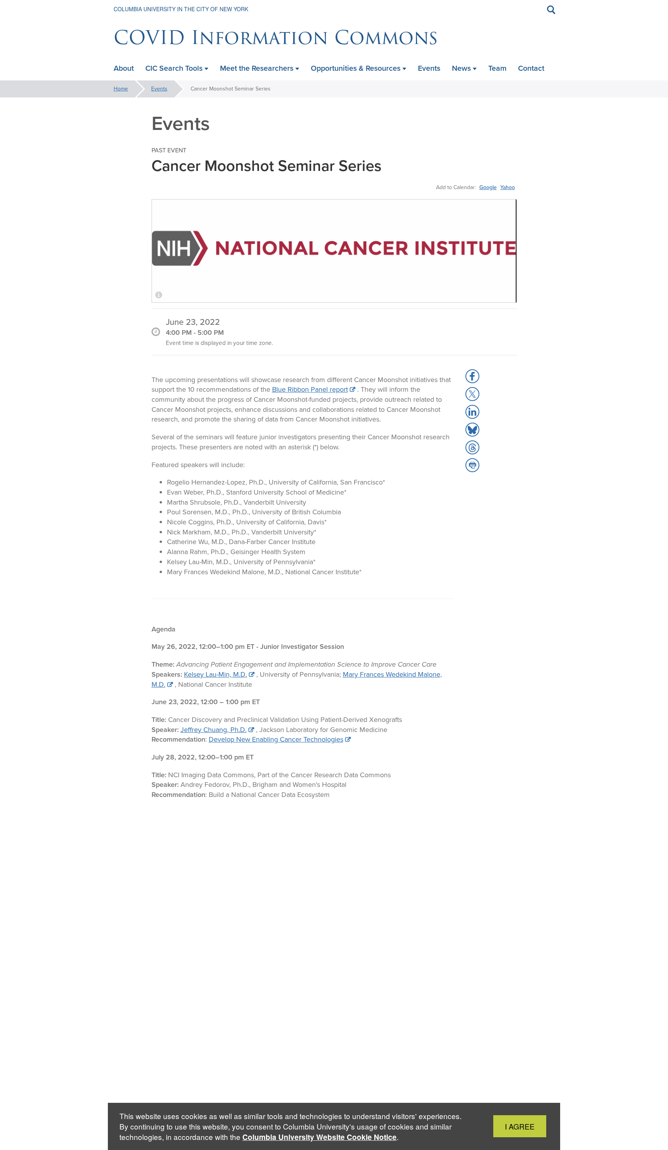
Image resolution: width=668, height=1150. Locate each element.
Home (121, 89)
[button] (472, 376)
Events (159, 89)
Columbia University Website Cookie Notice (319, 1137)
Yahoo (507, 187)
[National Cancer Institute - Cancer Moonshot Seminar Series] (334, 251)
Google (488, 187)
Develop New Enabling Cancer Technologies (276, 739)
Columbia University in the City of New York (181, 9)
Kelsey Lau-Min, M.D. (215, 674)
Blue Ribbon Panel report (310, 389)
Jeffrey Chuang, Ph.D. (214, 730)
